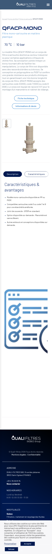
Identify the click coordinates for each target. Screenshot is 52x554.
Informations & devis (26, 106)
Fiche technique (26, 98)
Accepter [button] (27, 544)
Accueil (4, 19)
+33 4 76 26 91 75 (13, 481)
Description (12, 174)
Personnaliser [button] (10, 543)
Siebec (10, 514)
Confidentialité (33, 454)
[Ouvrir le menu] (48, 4)
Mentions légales (19, 454)
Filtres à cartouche (25, 19)
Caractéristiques (36, 174)
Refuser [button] (11, 549)
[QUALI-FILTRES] (26, 4)
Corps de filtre (13, 19)
